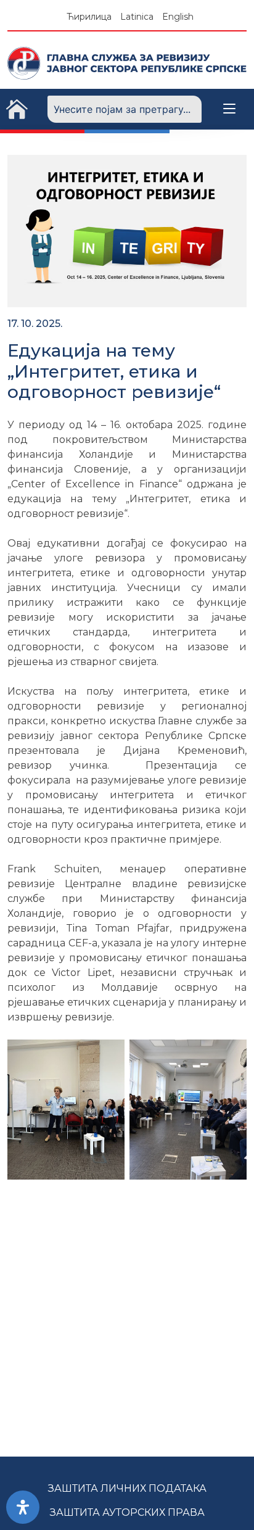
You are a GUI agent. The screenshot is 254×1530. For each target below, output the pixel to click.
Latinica (137, 16)
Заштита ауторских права (127, 1512)
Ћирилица (89, 16)
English (178, 16)
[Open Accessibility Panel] (22, 1507)
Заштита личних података (127, 1488)
